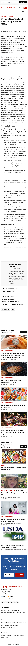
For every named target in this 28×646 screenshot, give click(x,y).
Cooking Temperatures (7, 16)
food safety (5, 304)
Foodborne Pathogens (8, 296)
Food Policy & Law (5, 610)
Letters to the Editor (14, 625)
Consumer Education (7, 350)
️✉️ (3, 596)
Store (2, 637)
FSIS (17, 307)
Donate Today (9, 574)
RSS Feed (13, 627)
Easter (3, 465)
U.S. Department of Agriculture (11, 27)
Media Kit (22, 635)
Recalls (23, 612)
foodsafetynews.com (6, 589)
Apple (13, 126)
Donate (6, 637)
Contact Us (9, 635)
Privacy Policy (16, 635)
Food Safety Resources (8, 294)
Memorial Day (6, 309)
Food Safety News (15, 644)
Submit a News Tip (5, 627)
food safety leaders (7, 543)
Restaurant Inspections (21, 622)
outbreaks (19, 612)
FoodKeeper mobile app (8, 307)
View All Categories (5, 615)
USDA (13, 309)
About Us (3, 635)
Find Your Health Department (8, 622)
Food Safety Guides (14, 610)
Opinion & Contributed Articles (10, 301)
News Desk (5, 359)
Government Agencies (8, 299)
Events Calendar (5, 625)
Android (7, 126)
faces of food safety (7, 490)
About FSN (20, 574)
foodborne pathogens (17, 304)
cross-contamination (8, 291)
